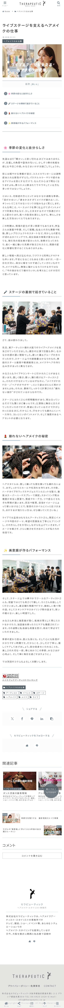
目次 (27, 84)
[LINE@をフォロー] (37, 745)
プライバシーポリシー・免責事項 (24, 986)
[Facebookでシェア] (22, 719)
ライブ (36, 697)
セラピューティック (32, 904)
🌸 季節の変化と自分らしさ (20, 93)
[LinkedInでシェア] (42, 719)
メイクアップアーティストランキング (20, 680)
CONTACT (50, 986)
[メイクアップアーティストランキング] (10, 676)
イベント (27, 693)
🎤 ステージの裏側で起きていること (24, 103)
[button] (52, 719)
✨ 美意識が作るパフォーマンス (22, 123)
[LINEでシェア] (32, 719)
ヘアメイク (11, 697)
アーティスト (11, 693)
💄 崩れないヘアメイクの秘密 (21, 113)
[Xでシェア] (12, 719)
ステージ (40, 693)
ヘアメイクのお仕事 (15, 687)
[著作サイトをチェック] (27, 745)
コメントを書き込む (32, 855)
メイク (24, 697)
